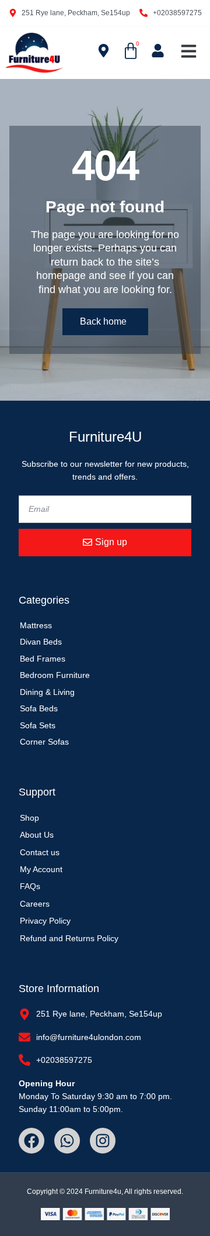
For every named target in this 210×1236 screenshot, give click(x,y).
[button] (189, 51)
